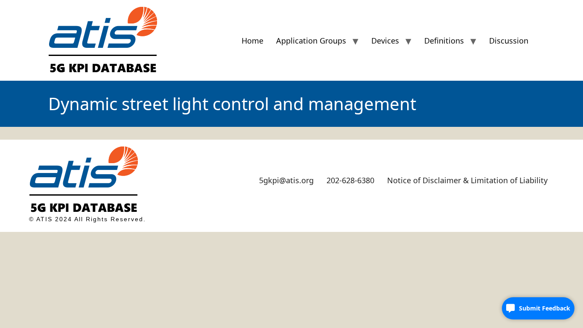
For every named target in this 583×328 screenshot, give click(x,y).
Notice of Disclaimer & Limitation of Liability (467, 180)
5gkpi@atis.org (286, 180)
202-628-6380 (350, 180)
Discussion (508, 40)
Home (252, 40)
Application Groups (311, 40)
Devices (385, 40)
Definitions (444, 40)
